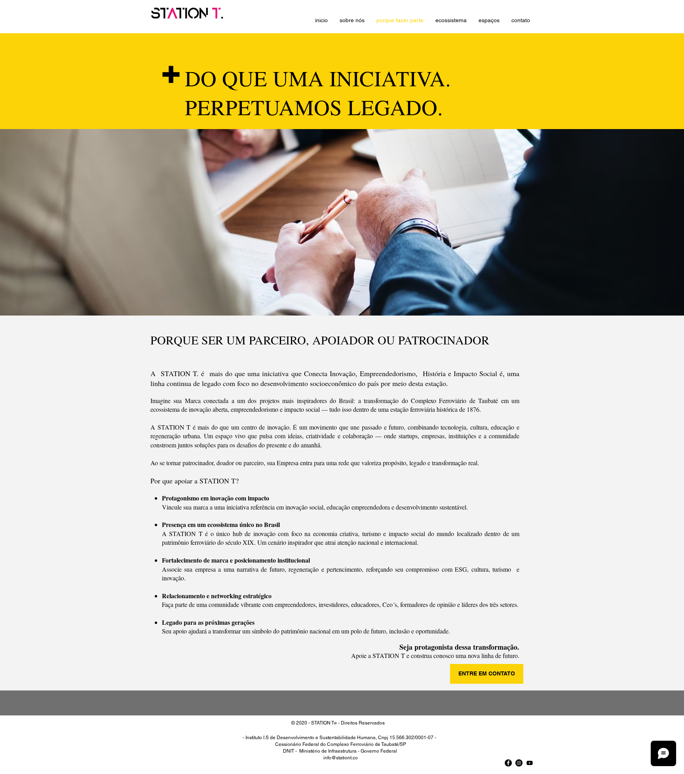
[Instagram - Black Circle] (518, 762)
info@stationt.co (340, 758)
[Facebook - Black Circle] (508, 762)
